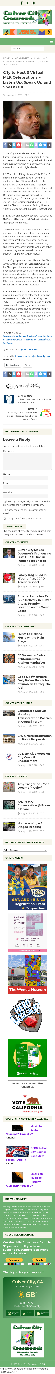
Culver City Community (20, 626)
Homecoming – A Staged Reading (30, 825)
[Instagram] (33, 3)
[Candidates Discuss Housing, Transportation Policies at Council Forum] (9, 713)
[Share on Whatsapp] (31, 145)
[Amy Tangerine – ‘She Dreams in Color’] (9, 787)
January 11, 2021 (14, 95)
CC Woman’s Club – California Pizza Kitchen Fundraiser (31, 659)
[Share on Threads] (49, 145)
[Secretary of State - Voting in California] (27, 1111)
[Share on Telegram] (40, 145)
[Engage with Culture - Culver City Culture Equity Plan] (27, 950)
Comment (8, 451)
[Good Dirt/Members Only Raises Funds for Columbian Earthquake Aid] (9, 679)
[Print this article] (27, 145)
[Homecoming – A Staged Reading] (9, 826)
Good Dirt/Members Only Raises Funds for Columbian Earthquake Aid (34, 682)
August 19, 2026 (28, 615)
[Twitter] (27, 3)
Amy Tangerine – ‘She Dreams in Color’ (33, 785)
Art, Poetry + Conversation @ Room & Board (34, 805)
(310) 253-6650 (29, 349)
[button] (50, 41)
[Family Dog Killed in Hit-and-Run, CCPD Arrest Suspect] (9, 578)
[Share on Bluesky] (45, 145)
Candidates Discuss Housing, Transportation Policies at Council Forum (34, 716)
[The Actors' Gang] (27, 387)
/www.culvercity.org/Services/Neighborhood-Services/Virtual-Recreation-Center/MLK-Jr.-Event (27, 339)
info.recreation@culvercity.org (32, 356)
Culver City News (16, 542)
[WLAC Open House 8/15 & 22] (27, 908)
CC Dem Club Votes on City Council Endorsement (34, 757)
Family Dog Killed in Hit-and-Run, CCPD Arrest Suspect (32, 578)
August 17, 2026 (28, 667)
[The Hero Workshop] (27, 1033)
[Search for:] (27, 48)
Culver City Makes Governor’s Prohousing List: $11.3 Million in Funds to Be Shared (34, 555)
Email (6, 483)
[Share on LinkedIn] (14, 145)
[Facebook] (21, 3)
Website (7, 492)
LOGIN (42, 1364)
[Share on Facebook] (5, 145)
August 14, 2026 (28, 692)
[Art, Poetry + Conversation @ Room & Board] (9, 804)
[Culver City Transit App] (27, 1075)
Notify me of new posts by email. (24, 518)
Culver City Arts (16, 776)
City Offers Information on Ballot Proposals (35, 737)
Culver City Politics (18, 703)
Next (48, 32)
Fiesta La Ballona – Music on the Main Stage (31, 637)
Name (6, 474)
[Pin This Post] (18, 145)
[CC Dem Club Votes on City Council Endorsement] (9, 756)
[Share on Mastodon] (36, 145)
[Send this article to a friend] (23, 145)
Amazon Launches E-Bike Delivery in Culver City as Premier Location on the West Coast (34, 604)
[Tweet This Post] (9, 145)
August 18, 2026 (29, 744)
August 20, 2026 (29, 726)
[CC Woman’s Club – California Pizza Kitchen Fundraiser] (9, 658)
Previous (7, 32)
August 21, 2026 (28, 565)
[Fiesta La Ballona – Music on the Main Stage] (9, 637)
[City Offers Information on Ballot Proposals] (9, 738)
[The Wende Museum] (27, 992)
